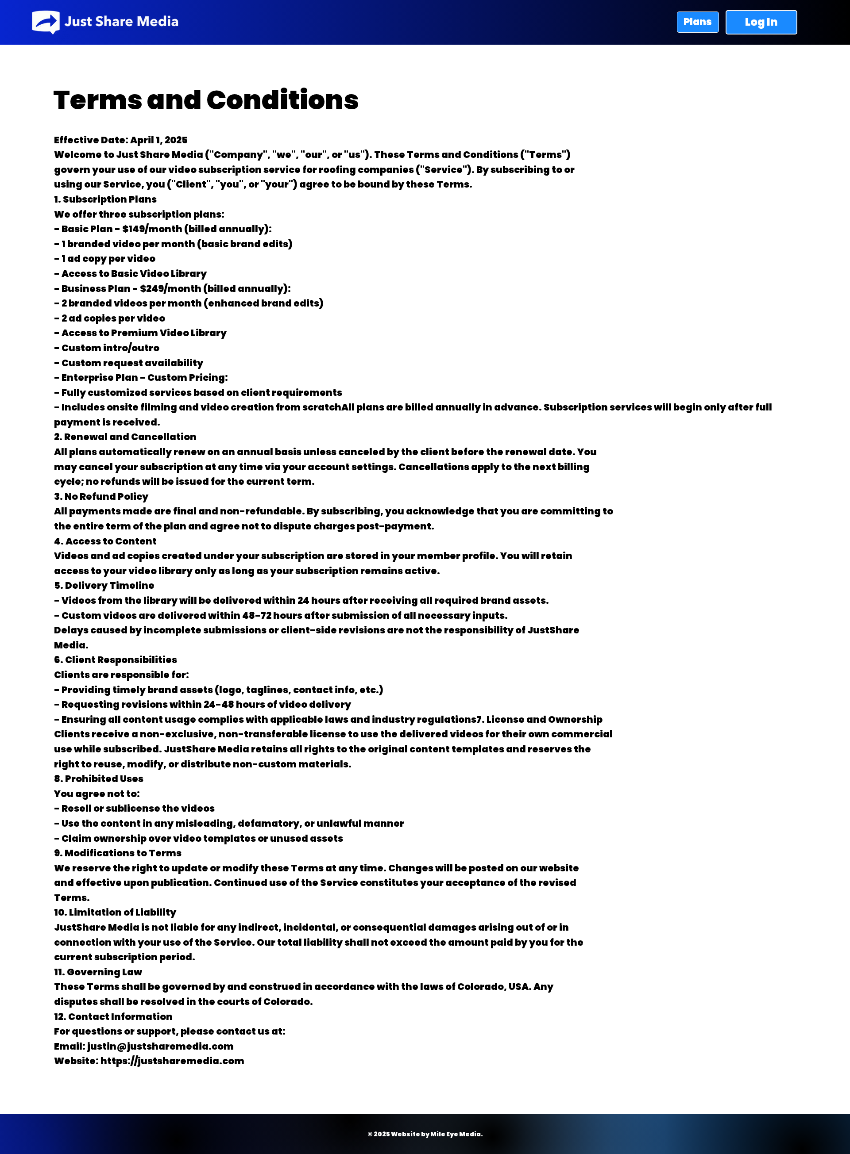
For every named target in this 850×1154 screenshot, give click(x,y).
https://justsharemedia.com (172, 1060)
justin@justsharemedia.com (160, 1046)
